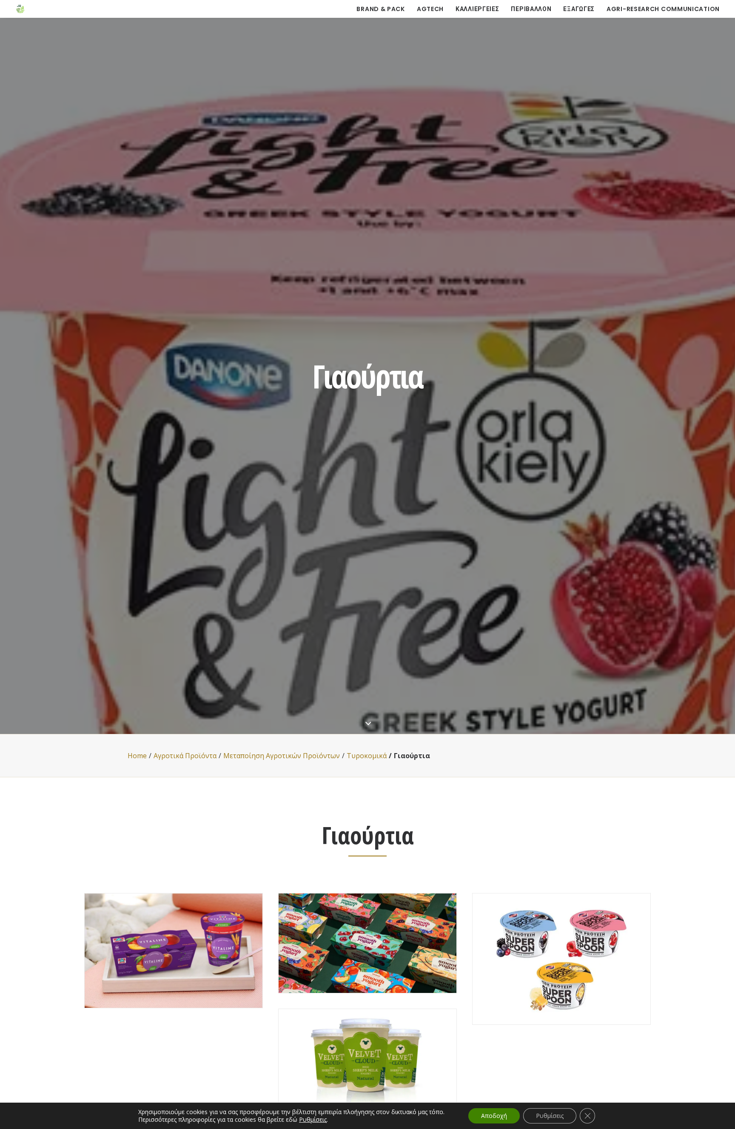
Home (137, 755)
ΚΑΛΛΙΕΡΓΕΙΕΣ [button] (477, 9)
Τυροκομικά (367, 755)
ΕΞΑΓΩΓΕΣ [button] (579, 9)
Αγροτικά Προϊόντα (185, 755)
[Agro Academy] (20, 9)
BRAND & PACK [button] (380, 9)
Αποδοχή (494, 1116)
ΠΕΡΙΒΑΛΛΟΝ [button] (531, 9)
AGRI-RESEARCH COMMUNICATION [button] (663, 9)
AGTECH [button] (430, 9)
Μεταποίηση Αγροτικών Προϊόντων (281, 755)
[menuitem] (383, 9)
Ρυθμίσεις (313, 1119)
